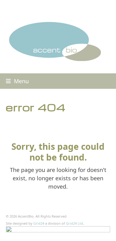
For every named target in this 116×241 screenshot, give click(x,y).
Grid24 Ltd (74, 223)
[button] (17, 81)
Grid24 (38, 223)
